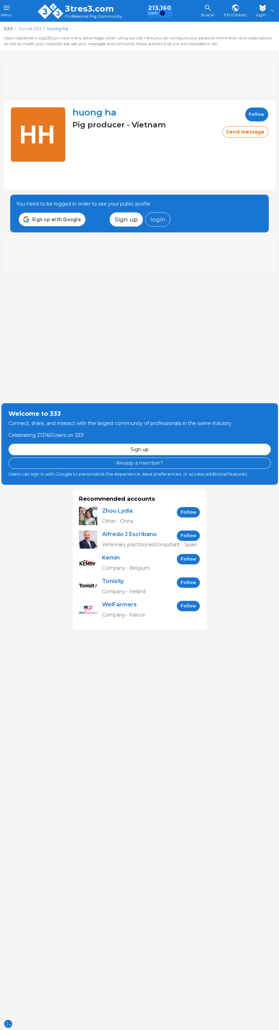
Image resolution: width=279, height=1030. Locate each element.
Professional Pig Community (93, 16)
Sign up (126, 219)
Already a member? (139, 463)
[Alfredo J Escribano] (90, 539)
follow (256, 114)
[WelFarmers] (90, 610)
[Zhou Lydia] (90, 516)
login (157, 219)
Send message (245, 132)
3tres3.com (89, 9)
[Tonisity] (90, 586)
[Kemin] (90, 563)
